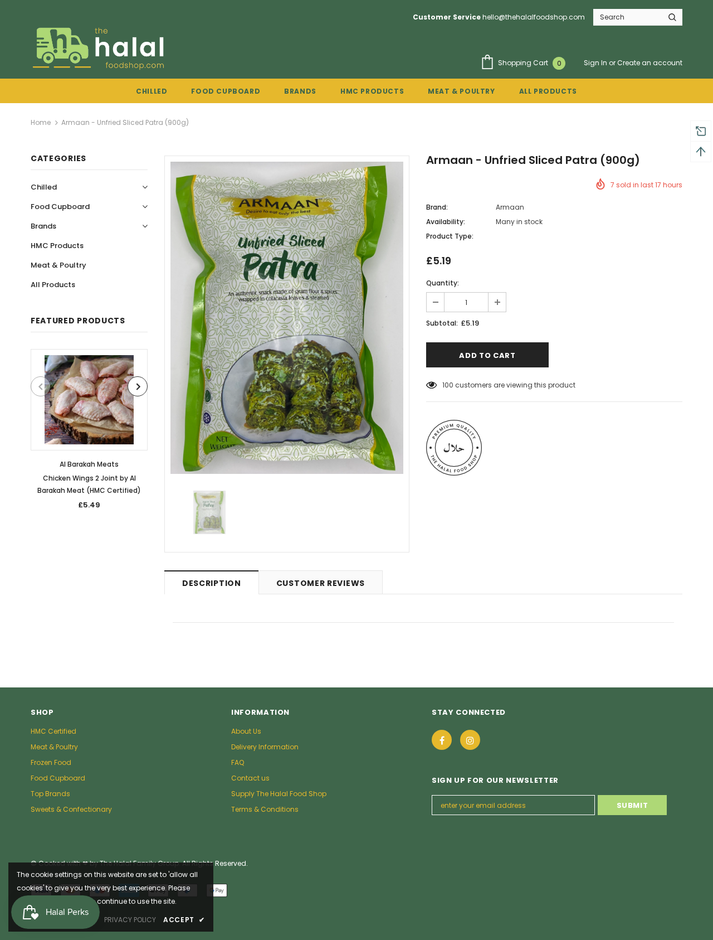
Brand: (437, 207)
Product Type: (449, 236)
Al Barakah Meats (89, 464)
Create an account (649, 62)
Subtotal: (442, 323)
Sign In (596, 62)
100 (447, 385)
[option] (89, 433)
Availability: (445, 221)
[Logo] (100, 48)
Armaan (510, 207)
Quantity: (442, 283)
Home (41, 122)
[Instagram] (470, 740)
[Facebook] (442, 740)
